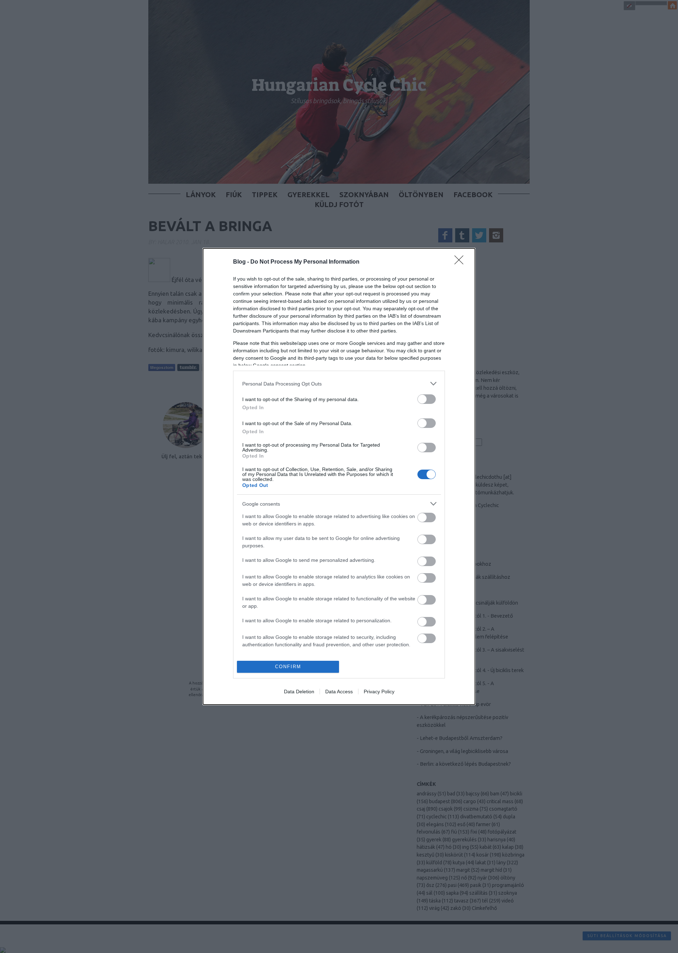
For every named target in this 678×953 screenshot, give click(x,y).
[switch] (426, 399)
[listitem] (339, 383)
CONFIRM (288, 666)
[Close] (461, 262)
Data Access (339, 691)
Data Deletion (299, 691)
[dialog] (339, 476)
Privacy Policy (379, 691)
